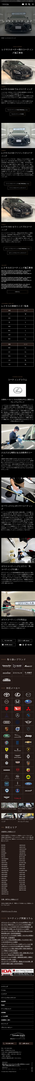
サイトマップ (4, 1023)
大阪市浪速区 (4, 886)
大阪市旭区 (3, 860)
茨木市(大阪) (22, 882)
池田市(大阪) (22, 858)
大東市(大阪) (22, 874)
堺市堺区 (3, 845)
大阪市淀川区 (22, 853)
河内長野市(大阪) (23, 870)
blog (30, 645)
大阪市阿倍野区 (4, 858)
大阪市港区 (3, 882)
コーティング (4, 986)
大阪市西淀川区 (4, 892)
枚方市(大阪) (22, 880)
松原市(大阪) (22, 872)
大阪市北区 (3, 878)
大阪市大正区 (22, 847)
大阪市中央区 (4, 862)
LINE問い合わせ (8, 644)
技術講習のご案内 (5, 1020)
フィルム (3, 990)
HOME (2, 38)
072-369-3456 (8, 640)
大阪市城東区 (4, 876)
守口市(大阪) (22, 866)
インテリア (4, 994)
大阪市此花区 (4, 880)
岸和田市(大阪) (22, 855)
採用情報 (3, 1012)
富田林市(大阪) (22, 888)
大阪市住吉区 (22, 845)
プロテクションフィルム (9, 911)
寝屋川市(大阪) (22, 890)
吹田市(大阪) (22, 860)
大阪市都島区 (4, 884)
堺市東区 (3, 849)
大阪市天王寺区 (22, 849)
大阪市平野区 (4, 872)
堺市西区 (3, 851)
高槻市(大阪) (22, 864)
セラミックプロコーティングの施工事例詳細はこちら (17, 248)
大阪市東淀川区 (4, 870)
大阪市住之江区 (4, 894)
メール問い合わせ (25, 640)
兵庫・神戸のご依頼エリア (9, 899)
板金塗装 (3, 1001)
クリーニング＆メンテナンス (8, 997)
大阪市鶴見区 (22, 851)
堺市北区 (3, 857)
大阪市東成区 (4, 866)
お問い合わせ (26, 1043)
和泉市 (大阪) (22, 876)
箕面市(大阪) (22, 878)
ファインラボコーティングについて (17, 187)
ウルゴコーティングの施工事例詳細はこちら (17, 109)
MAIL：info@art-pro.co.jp (8, 1050)
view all (17, 291)
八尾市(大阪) (22, 884)
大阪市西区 (3, 888)
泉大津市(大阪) (22, 862)
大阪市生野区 (4, 874)
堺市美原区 (3, 853)
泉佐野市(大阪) (22, 886)
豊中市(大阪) (22, 857)
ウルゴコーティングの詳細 (17, 114)
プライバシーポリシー (6, 1027)
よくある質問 (4, 1016)
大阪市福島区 (4, 864)
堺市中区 (3, 847)
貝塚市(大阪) (22, 868)
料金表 (3, 1005)
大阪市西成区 (4, 890)
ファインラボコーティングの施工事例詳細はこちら (17, 183)
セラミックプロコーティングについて (17, 252)
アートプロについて (6, 1008)
